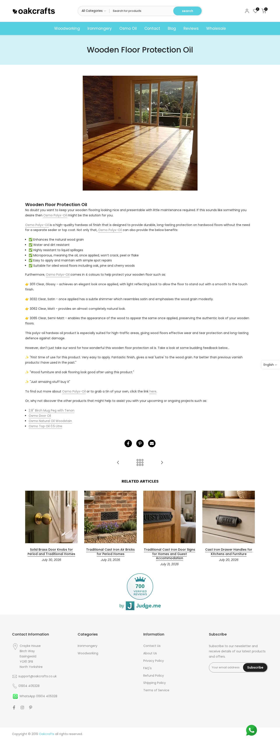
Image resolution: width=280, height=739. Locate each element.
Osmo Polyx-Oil (55, 215)
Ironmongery (100, 28)
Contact (152, 28)
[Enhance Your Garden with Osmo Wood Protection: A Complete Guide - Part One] (118, 463)
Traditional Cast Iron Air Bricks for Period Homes (110, 551)
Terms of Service (156, 690)
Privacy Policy (153, 660)
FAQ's (147, 668)
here (152, 391)
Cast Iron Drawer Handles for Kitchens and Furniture (228, 551)
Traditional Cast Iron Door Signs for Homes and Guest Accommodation (169, 553)
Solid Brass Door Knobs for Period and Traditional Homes (51, 551)
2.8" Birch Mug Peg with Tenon (51, 410)
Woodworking (67, 28)
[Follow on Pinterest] (31, 707)
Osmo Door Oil (40, 415)
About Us (150, 653)
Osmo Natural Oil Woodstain (50, 421)
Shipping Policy (154, 683)
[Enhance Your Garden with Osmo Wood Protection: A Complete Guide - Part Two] (162, 463)
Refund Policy (153, 675)
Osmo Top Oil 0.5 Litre (45, 426)
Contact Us (152, 646)
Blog (172, 28)
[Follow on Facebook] (14, 707)
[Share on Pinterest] (140, 443)
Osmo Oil (128, 28)
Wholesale (216, 28)
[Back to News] (140, 463)
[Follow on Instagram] (22, 707)
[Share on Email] (152, 443)
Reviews (191, 28)
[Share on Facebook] (128, 443)
